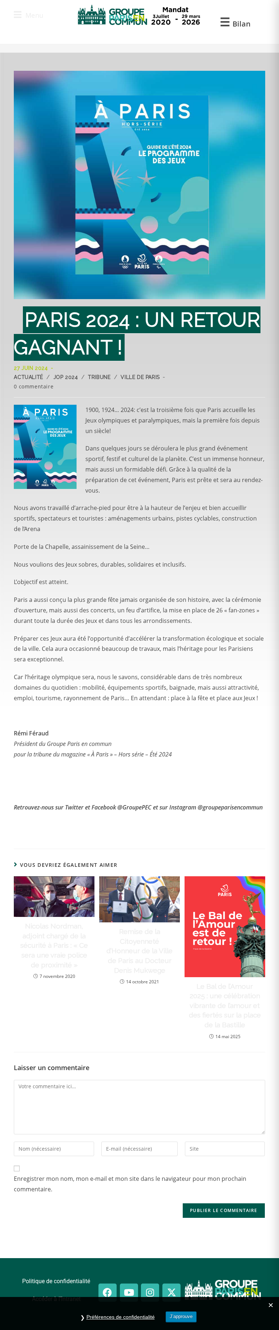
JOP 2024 (65, 377)
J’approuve (181, 1316)
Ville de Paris (140, 377)
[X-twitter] (171, 1293)
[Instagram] (150, 1293)
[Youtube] (129, 1293)
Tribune (99, 377)
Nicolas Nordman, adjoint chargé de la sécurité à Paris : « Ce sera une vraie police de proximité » (54, 945)
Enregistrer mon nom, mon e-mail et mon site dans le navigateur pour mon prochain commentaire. (130, 1184)
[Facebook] (107, 1293)
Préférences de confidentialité (120, 1317)
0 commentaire (33, 386)
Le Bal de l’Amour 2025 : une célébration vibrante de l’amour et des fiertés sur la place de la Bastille (225, 1005)
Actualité (28, 377)
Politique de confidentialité (56, 1281)
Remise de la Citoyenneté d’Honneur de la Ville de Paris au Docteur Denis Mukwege (139, 950)
